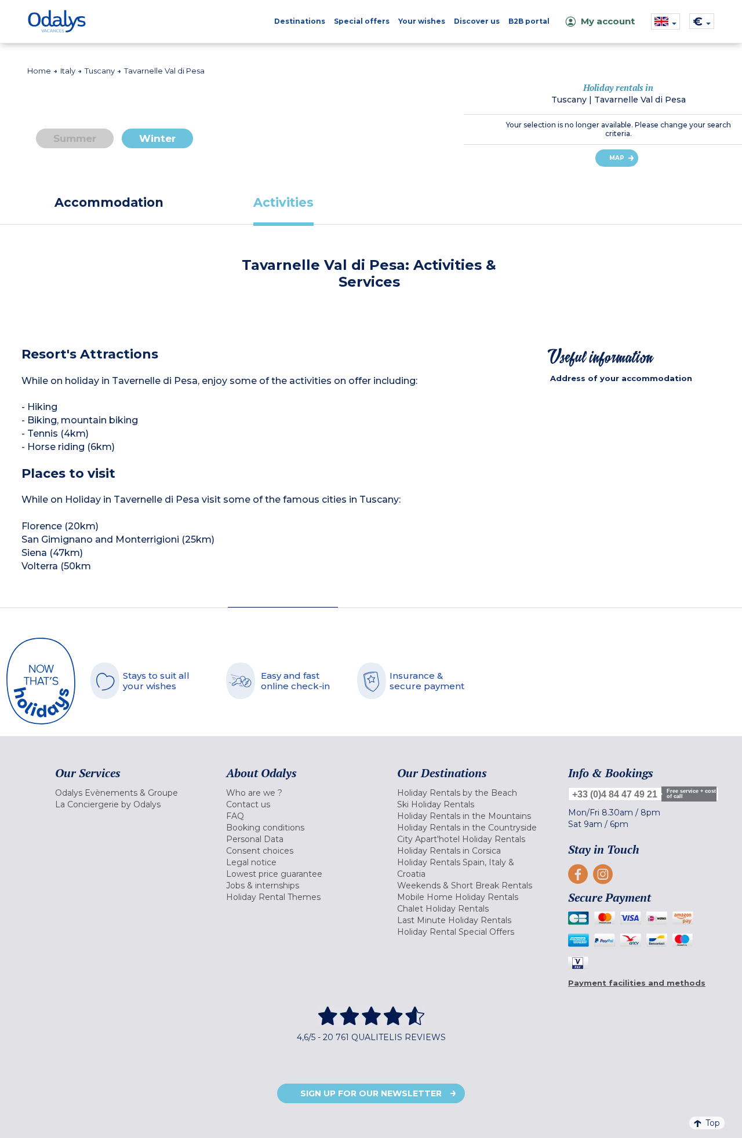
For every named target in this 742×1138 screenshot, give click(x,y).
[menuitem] (126, 793)
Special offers (362, 21)
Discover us (477, 21)
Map (616, 158)
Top (712, 1123)
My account (608, 21)
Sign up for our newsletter (371, 1093)
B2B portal (529, 21)
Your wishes (421, 21)
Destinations (299, 21)
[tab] (109, 202)
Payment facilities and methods (636, 982)
